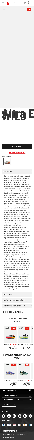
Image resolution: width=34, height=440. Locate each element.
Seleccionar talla (17, 146)
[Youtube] (19, 416)
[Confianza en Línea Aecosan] (25, 425)
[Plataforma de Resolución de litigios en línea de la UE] (30, 425)
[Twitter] (9, 416)
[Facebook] (3, 416)
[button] (30, 433)
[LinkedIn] (25, 416)
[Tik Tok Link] (30, 416)
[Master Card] (14, 425)
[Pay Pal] (3, 425)
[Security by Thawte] (19, 425)
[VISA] (9, 425)
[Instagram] (14, 416)
